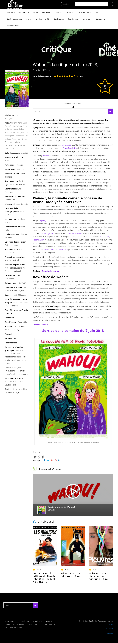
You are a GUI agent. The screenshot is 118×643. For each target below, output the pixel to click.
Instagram (109, 633)
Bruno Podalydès (70, 148)
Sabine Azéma (62, 249)
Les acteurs (87, 19)
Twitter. (110, 624)
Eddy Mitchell (48, 249)
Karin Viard (46, 155)
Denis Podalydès (75, 233)
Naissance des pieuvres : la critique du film (98, 576)
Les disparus (73, 19)
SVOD (98, 12)
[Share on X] (38, 457)
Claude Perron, (20, 145)
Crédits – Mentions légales (14, 624)
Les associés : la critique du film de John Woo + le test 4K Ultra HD (44, 577)
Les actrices (100, 19)
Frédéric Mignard (40, 324)
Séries (29, 19)
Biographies (47, 12)
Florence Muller (11, 148)
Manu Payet (104, 236)
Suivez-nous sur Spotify (13, 628)
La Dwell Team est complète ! (42, 621)
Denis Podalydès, (17, 129)
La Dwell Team (24, 621)
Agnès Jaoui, (10, 135)
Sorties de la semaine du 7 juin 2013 (73, 330)
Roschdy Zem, (11, 132)
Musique (70, 12)
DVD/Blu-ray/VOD (84, 12)
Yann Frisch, (17, 139)
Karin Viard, (18, 123)
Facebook (109, 628)
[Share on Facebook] (35, 457)
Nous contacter (10, 621)
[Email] (42, 457)
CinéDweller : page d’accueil (18, 12)
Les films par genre (14, 19)
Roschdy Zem (38, 240)
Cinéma (59, 12)
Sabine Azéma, (16, 126)
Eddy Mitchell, (22, 132)
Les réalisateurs (13, 25)
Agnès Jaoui (45, 220)
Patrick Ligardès (47, 233)
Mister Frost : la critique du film (70, 575)
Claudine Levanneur (51, 271)
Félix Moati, (20, 135)
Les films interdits (43, 19)
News (35, 12)
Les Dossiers (59, 19)
